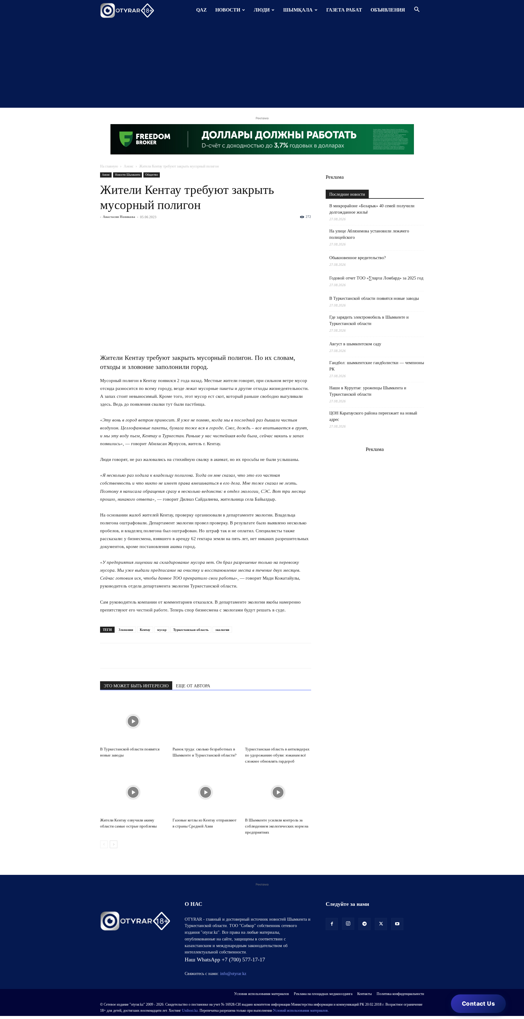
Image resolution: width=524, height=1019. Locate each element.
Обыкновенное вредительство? (357, 258)
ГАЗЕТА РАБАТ (344, 9)
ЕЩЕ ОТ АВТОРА (193, 686)
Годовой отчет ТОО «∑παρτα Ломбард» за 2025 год (376, 278)
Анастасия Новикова (119, 216)
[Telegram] (120, 656)
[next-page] (113, 844)
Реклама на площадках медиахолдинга (323, 994)
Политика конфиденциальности (400, 994)
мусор (161, 629)
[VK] (134, 656)
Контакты (364, 994)
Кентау (145, 629)
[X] (162, 656)
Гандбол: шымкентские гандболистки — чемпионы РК (376, 366)
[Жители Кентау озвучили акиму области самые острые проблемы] (133, 792)
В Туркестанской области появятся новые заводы (374, 298)
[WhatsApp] (106, 656)
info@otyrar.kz (233, 973)
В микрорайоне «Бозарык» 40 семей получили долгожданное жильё (372, 209)
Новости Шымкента (127, 174)
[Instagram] (348, 924)
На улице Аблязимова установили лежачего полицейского (369, 234)
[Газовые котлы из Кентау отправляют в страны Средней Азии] (206, 792)
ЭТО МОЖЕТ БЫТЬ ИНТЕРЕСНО (136, 686)
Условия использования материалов (261, 994)
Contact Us (478, 1003)
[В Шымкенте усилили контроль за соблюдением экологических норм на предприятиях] (278, 792)
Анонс (128, 166)
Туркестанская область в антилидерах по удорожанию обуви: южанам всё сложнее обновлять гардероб (277, 755)
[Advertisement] (262, 65)
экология (222, 629)
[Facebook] (148, 656)
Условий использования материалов (300, 1010)
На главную (109, 166)
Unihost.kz (190, 1010)
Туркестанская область (191, 629)
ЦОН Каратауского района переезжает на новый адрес (373, 416)
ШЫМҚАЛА (298, 9)
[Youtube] (397, 924)
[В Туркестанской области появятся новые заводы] (133, 721)
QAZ (201, 9)
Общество (151, 174)
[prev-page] (104, 844)
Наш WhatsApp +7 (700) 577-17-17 (225, 959)
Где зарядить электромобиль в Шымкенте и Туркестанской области (369, 320)
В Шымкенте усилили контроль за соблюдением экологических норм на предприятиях (276, 826)
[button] (416, 10)
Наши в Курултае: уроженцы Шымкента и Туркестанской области (367, 391)
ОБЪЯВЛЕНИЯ (388, 9)
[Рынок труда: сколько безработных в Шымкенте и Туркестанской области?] (206, 721)
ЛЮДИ (262, 9)
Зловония (126, 629)
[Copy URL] (176, 656)
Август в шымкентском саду (355, 344)
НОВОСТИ (227, 9)
